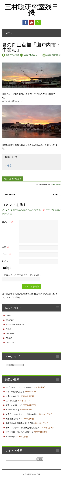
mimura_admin (12, 54)
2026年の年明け (12, 410)
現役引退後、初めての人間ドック (19, 432)
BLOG (8, 329)
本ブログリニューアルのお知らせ (19, 387)
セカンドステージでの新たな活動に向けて (23, 428)
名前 (5, 247)
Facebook (25, 22)
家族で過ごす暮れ (13, 419)
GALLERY (10, 343)
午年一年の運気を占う (15, 392)
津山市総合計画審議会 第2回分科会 (20, 423)
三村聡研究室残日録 (31, 9)
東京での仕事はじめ (14, 405)
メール (6, 254)
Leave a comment (53, 54)
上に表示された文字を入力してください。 (22, 275)
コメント (7, 221)
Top (59, 474)
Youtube (31, 22)
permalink (56, 184)
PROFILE (10, 320)
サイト (5, 261)
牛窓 (9, 165)
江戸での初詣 (11, 401)
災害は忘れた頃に (13, 396)
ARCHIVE (18, 179)
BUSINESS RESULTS (15, 325)
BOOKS (9, 338)
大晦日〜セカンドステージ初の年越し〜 (22, 414)
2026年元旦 (11, 437)
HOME (8, 316)
